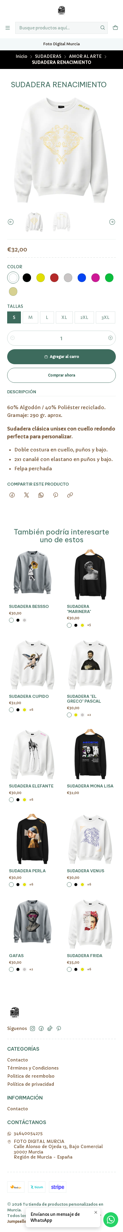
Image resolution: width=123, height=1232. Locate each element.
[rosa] (96, 278)
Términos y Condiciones (33, 1068)
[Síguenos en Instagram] (33, 1028)
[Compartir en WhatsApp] (41, 495)
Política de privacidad (30, 1084)
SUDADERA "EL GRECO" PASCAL (84, 699)
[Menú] (8, 27)
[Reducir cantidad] (12, 338)
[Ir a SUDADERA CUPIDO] (32, 664)
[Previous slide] (11, 222)
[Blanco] (13, 278)
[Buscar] (103, 28)
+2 (89, 715)
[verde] (109, 278)
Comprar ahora (61, 375)
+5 (89, 625)
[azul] (82, 278)
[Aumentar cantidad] (110, 338)
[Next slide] (111, 222)
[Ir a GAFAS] (32, 924)
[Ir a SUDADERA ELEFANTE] (32, 754)
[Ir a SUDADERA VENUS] (90, 839)
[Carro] (115, 27)
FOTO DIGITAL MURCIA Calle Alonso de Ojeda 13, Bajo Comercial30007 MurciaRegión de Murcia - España (58, 1149)
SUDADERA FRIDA (84, 955)
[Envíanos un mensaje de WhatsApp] (110, 1219)
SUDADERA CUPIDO (29, 696)
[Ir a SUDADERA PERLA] (32, 839)
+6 (31, 710)
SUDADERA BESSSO (29, 606)
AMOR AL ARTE (85, 57)
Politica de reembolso (31, 1076)
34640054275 (28, 1133)
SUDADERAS (48, 57)
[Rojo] (54, 278)
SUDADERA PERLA (27, 870)
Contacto (17, 1060)
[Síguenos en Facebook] (41, 1028)
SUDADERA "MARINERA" (79, 609)
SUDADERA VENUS (85, 870)
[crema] (13, 291)
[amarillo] (41, 278)
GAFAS (16, 955)
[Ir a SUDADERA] (90, 574)
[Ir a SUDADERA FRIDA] (90, 924)
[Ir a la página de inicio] (61, 10)
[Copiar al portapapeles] (70, 495)
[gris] (68, 278)
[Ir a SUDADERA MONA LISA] (90, 754)
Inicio (21, 57)
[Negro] (27, 278)
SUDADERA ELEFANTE (31, 786)
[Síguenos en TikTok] (50, 1028)
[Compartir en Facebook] (12, 495)
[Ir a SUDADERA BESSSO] (32, 574)
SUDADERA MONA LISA (90, 786)
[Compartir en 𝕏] (26, 495)
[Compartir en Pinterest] (55, 495)
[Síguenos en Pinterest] (59, 1028)
